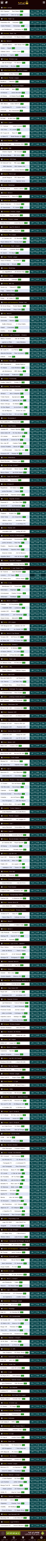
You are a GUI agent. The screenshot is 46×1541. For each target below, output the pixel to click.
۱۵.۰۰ (32, 287)
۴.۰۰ (38, 152)
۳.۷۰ (43, 29)
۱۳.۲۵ (43, 45)
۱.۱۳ (32, 753)
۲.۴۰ (32, 317)
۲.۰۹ (43, 242)
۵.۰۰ (38, 22)
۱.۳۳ (32, 118)
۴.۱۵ (43, 390)
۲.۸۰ (32, 93)
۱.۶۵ (43, 37)
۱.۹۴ (43, 368)
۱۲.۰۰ (43, 104)
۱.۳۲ (32, 231)
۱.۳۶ (32, 189)
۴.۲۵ (43, 353)
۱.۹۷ (32, 1194)
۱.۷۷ (32, 1137)
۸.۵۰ (43, 1107)
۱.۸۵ (43, 52)
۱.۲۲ (32, 144)
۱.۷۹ (32, 342)
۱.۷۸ (32, 353)
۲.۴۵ (32, 15)
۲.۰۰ (43, 48)
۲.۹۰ (37, 55)
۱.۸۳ (32, 488)
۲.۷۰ (38, 298)
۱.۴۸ (43, 166)
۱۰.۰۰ (43, 89)
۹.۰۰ (43, 22)
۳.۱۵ (37, 317)
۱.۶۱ (32, 440)
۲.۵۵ (32, 321)
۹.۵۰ (43, 144)
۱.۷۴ (43, 593)
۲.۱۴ (32, 506)
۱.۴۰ (43, 291)
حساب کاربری (4, 1539)
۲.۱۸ (43, 253)
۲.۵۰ (43, 96)
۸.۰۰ (32, 637)
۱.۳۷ (32, 678)
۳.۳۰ (37, 66)
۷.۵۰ (43, 178)
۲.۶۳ (43, 404)
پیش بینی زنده (32, 1539)
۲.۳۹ (43, 787)
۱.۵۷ (32, 652)
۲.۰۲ (32, 29)
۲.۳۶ (43, 350)
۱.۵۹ (32, 152)
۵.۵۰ (37, 74)
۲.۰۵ (32, 382)
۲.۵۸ (32, 819)
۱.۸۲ (32, 716)
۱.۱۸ (32, 45)
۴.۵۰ (37, 11)
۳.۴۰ (37, 29)
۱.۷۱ (32, 1526)
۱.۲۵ (43, 1191)
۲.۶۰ (32, 55)
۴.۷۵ (37, 118)
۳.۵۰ (37, 96)
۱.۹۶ (32, 390)
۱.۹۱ (32, 843)
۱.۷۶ (32, 1017)
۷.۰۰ (32, 11)
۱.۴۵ (43, 170)
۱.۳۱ (32, 22)
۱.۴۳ (43, 11)
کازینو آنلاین (14, 1539)
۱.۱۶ (32, 104)
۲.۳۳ (32, 495)
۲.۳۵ (32, 309)
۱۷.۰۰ (37, 163)
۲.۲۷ (32, 130)
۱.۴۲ (43, 629)
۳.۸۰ (37, 238)
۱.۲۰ (32, 74)
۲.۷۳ (37, 306)
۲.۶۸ (38, 393)
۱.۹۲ (43, 1104)
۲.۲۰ (32, 357)
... (32, 26)
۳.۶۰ (37, 82)
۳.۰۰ (43, 15)
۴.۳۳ (37, 37)
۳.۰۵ (32, 327)
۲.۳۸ (32, 298)
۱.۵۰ (32, 196)
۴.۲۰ (32, 48)
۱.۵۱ (32, 513)
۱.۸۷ (32, 590)
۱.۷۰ (43, 1163)
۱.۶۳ (32, 238)
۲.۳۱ (43, 93)
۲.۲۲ (43, 111)
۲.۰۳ (32, 615)
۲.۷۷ (32, 339)
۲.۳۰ (32, 984)
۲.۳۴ (32, 126)
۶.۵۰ (43, 196)
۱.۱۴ (43, 287)
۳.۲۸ (32, 111)
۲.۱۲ (32, 472)
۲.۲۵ (32, 543)
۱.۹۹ (32, 453)
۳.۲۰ (43, 82)
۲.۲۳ (32, 264)
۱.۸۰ (32, 397)
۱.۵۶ (32, 207)
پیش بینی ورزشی (41, 1539)
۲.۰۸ (43, 1184)
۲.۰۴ (32, 66)
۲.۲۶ (43, 1226)
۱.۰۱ (43, 163)
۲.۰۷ (43, 761)
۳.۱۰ (38, 15)
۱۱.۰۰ (43, 63)
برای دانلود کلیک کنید (12, 1533)
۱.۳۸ (32, 280)
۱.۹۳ (32, 223)
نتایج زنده (23, 1539)
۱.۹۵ (32, 249)
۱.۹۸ (32, 1085)
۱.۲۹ (43, 637)
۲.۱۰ (32, 324)
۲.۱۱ (43, 708)
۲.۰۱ (32, 1051)
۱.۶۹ (32, 375)
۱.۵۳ (32, 626)
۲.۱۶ (43, 133)
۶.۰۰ (38, 63)
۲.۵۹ (32, 973)
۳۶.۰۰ (32, 163)
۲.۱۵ (32, 82)
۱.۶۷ (43, 947)
